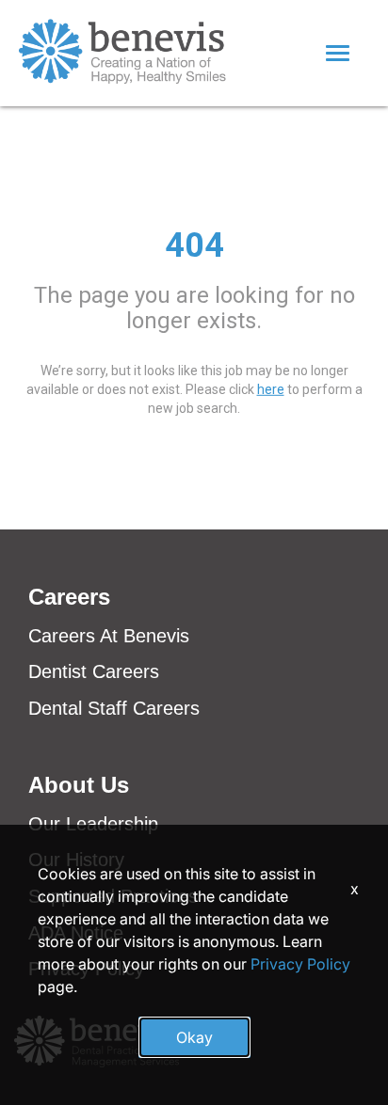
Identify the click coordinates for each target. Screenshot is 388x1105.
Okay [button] (194, 1037)
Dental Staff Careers (114, 708)
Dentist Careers (93, 671)
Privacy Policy (300, 964)
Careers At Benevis (108, 635)
